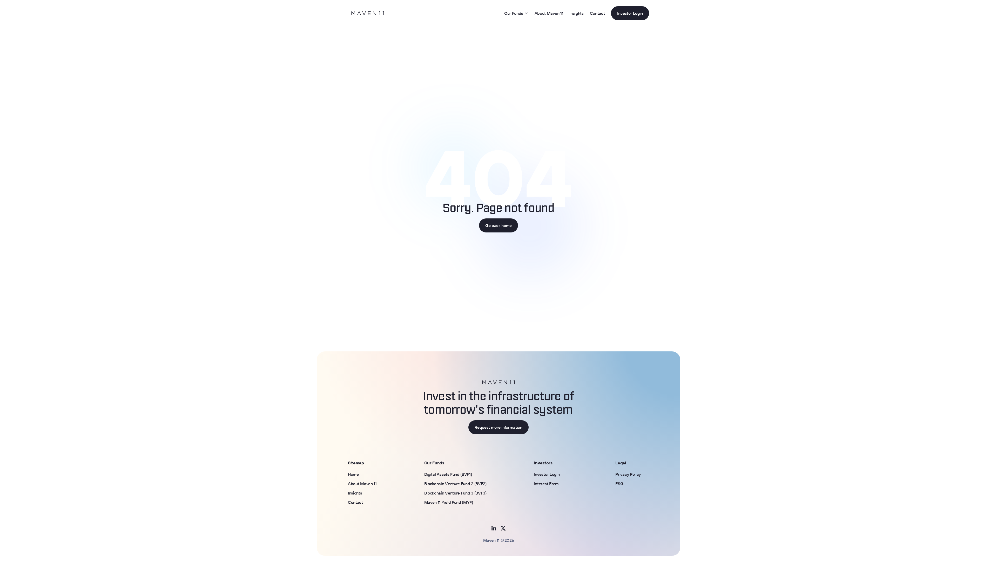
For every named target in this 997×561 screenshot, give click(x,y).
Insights (576, 13)
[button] (516, 13)
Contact (597, 13)
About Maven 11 (549, 13)
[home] (367, 13)
